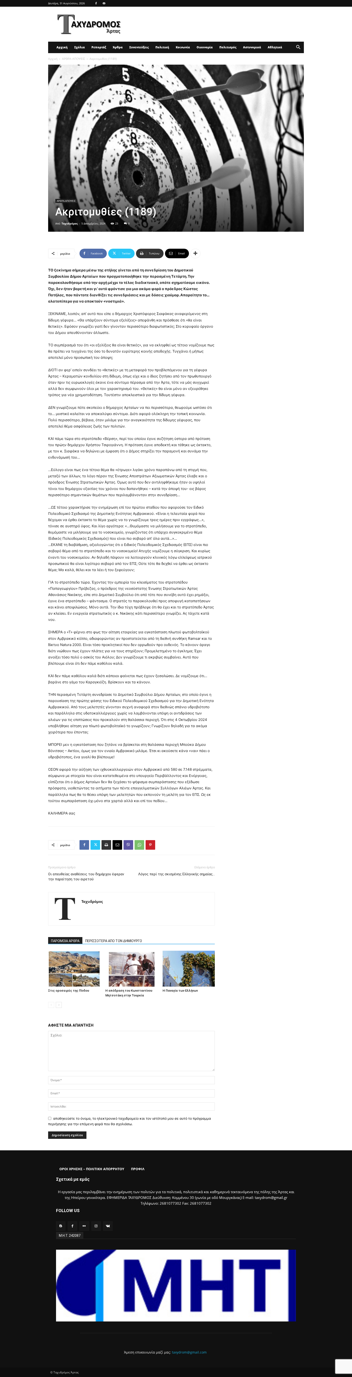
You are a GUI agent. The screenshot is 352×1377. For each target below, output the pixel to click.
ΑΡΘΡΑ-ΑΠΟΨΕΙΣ (73, 59)
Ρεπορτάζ (98, 47)
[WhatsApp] (139, 845)
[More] (195, 253)
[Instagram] (96, 1226)
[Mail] (104, 3)
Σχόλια (79, 47)
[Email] (117, 845)
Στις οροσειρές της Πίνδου (68, 990)
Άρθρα (118, 47)
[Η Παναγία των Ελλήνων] (189, 969)
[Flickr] (84, 1226)
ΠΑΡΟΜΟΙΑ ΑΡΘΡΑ (65, 941)
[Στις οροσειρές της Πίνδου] (74, 969)
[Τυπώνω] (106, 845)
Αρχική (62, 47)
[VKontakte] (108, 1226)
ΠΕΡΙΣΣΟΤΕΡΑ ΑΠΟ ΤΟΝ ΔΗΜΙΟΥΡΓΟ (113, 941)
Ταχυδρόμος (70, 223)
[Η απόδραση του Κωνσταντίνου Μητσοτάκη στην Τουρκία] (131, 969)
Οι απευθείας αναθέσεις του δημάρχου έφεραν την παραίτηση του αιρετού (86, 876)
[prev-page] (51, 1005)
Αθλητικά (275, 47)
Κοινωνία (183, 47)
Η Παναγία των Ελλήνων (180, 990)
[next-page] (59, 1005)
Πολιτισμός (227, 47)
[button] (298, 47)
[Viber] (128, 845)
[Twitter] (95, 845)
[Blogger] (60, 1226)
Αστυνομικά (252, 47)
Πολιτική (162, 47)
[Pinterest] (150, 845)
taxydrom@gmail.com (189, 1352)
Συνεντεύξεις (139, 47)
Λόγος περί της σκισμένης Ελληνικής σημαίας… (176, 874)
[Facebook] (96, 3)
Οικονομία (205, 47)
